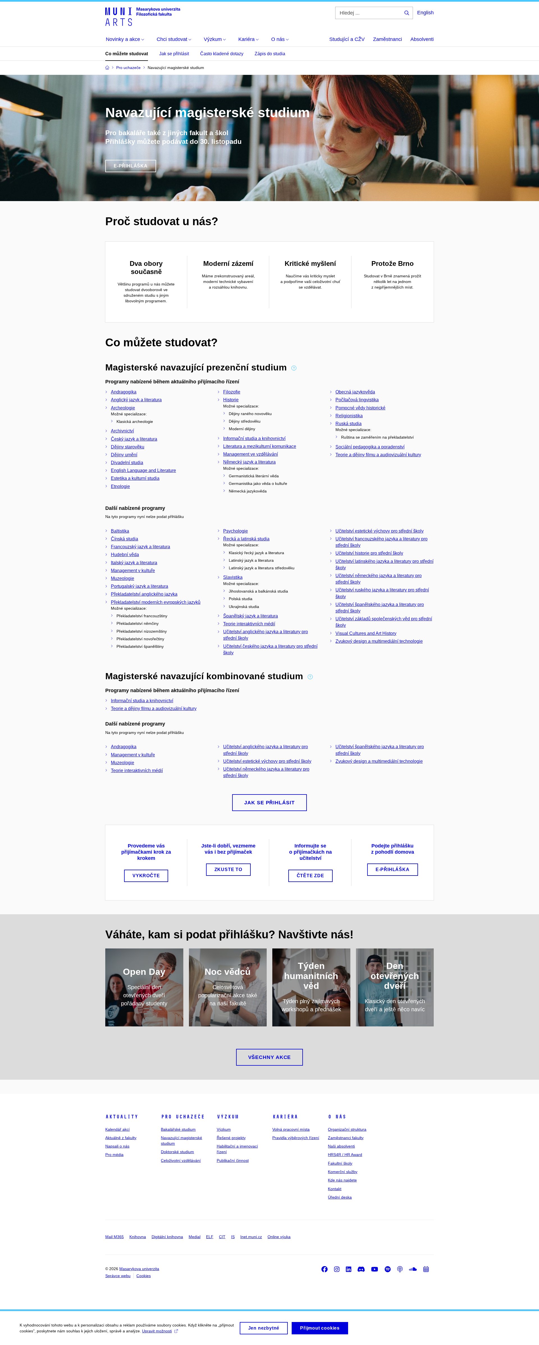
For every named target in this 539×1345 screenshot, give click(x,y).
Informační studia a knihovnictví (254, 438)
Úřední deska (340, 1197)
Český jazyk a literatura (134, 439)
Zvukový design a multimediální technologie (379, 641)
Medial (194, 1237)
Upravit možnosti (157, 1331)
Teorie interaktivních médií (249, 623)
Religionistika (349, 415)
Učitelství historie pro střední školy (369, 553)
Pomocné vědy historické (360, 408)
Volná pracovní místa (291, 1129)
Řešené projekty (231, 1138)
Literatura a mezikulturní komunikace (259, 446)
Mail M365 (114, 1237)
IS (233, 1237)
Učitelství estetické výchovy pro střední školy (379, 531)
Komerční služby (342, 1171)
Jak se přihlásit (174, 53)
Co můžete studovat (126, 53)
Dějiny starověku (127, 447)
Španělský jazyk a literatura (250, 616)
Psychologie (235, 531)
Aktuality (121, 1117)
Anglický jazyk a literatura (136, 399)
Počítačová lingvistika (357, 399)
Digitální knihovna (167, 1237)
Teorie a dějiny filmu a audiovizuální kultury (378, 454)
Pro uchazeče (183, 1117)
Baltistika (120, 531)
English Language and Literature (143, 470)
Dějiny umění (124, 454)
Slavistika (233, 577)
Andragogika (123, 392)
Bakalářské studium (178, 1129)
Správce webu (118, 1275)
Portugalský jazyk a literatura (139, 586)
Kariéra (285, 1117)
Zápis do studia (270, 53)
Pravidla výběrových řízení (295, 1138)
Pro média (114, 1154)
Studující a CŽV (347, 39)
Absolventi (422, 39)
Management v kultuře (133, 570)
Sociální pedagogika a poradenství (370, 447)
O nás (337, 1117)
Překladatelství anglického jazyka (144, 594)
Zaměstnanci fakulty (346, 1138)
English (425, 12)
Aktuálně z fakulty (120, 1138)
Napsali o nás (117, 1146)
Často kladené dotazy (221, 53)
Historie (231, 399)
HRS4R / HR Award (345, 1154)
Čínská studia (124, 538)
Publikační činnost (233, 1160)
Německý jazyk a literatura (249, 462)
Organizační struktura (347, 1129)
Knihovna (137, 1237)
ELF (209, 1237)
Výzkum (228, 1117)
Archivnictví (122, 431)
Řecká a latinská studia (246, 538)
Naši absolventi (341, 1146)
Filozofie (231, 392)
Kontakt (334, 1189)
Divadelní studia (127, 462)
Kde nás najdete (342, 1180)
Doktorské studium (177, 1152)
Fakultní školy (340, 1163)
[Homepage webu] (142, 16)
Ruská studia (348, 423)
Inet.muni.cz (251, 1237)
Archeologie (123, 408)
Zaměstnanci (387, 39)
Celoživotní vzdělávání (181, 1160)
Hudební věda (125, 554)
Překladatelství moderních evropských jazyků (155, 602)
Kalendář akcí (117, 1129)
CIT (222, 1237)
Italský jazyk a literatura (134, 562)
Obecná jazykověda (355, 392)
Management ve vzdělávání (250, 454)
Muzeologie (122, 578)
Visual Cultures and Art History (365, 633)
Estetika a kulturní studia (135, 478)
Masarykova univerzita (139, 1268)
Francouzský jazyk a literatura (140, 546)
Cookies (143, 1275)
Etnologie (120, 486)
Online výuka (279, 1237)
